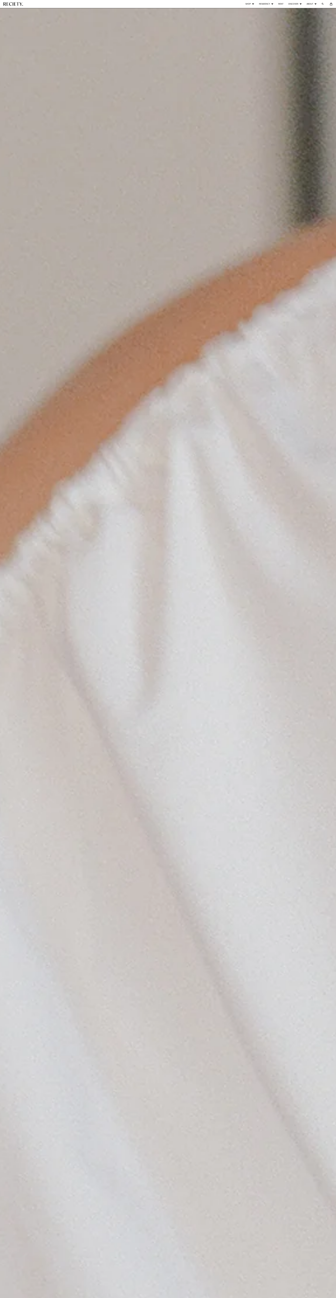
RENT (281, 4)
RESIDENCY (264, 4)
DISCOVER (293, 4)
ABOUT (310, 4)
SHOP (248, 4)
